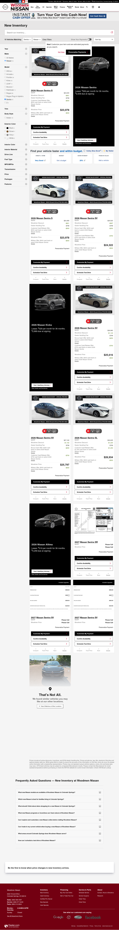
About (82, 7)
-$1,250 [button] (110, 448)
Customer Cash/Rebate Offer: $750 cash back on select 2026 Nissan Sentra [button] (85, 238)
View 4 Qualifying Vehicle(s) (85, 140)
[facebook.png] (93, 917)
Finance (62, 7)
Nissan (36, 39)
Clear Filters (47, 39)
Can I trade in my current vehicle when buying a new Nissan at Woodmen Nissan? (59, 826)
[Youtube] (23, 1)
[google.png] (58, 917)
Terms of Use (97, 926)
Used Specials (44, 905)
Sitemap (73, 926)
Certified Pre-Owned (46, 899)
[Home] (5, 7)
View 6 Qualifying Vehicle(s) (41, 571)
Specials (49, 7)
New (32, 7)
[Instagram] (26, 1)
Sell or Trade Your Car (66, 896)
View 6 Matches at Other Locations (51, 706)
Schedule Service (84, 893)
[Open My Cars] (99, 7)
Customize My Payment (41, 127)
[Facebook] (20, 1)
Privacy (91, 926)
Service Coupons (84, 896)
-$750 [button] (111, 236)
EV (43, 7)
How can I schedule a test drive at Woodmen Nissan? (59, 840)
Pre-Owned (38, 7)
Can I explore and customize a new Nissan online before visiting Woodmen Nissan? (59, 819)
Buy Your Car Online (66, 893)
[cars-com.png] (78, 917)
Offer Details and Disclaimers (83, 143)
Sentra (26, 39)
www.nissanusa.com (107, 926)
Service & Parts (70, 7)
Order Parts (82, 902)
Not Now (61, 52)
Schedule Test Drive (40, 137)
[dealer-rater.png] (69, 917)
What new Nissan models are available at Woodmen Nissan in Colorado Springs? (59, 792)
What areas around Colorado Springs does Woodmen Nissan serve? (59, 833)
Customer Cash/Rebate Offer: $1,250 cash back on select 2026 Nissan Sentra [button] (85, 450)
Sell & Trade (56, 7)
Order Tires (82, 899)
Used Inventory (44, 896)
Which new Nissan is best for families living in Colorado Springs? (59, 799)
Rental (77, 7)
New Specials (44, 902)
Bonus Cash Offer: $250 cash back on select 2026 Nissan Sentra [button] (84, 230)
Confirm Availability (40, 132)
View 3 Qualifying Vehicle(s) (41, 385)
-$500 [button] (67, 101)
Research (100, 896)
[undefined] (58, 917)
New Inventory (44, 893)
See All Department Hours (14, 916)
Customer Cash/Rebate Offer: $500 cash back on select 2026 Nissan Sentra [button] (41, 103)
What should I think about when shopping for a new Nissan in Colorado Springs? (59, 806)
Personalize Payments (77, 52)
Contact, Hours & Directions (105, 893)
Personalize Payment (62, 121)
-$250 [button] (111, 228)
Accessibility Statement (82, 926)
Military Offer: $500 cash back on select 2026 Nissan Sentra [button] (41, 114)
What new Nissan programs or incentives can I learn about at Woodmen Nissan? (59, 813)
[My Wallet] (93, 7)
